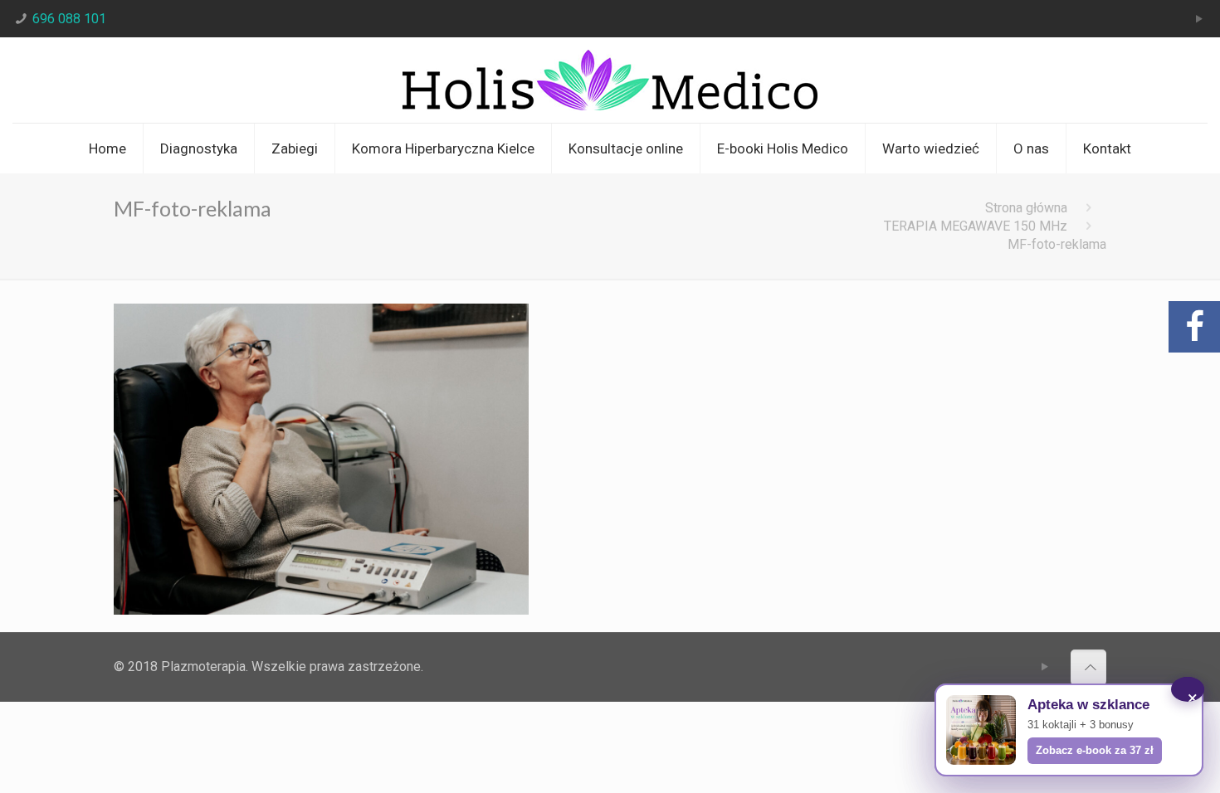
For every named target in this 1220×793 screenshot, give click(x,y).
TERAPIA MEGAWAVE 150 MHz (975, 226)
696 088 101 (69, 19)
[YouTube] (1199, 19)
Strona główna (1026, 208)
